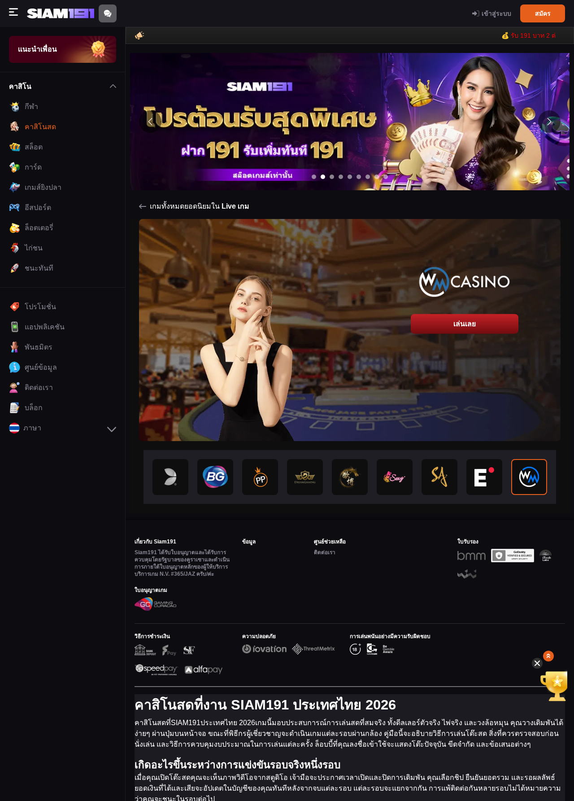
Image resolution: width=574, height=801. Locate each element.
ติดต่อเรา (324, 552)
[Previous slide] (150, 121)
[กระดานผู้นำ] (549, 685)
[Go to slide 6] (359, 177)
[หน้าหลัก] (60, 14)
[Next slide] (549, 121)
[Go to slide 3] (332, 177)
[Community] (108, 13)
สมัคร (543, 13)
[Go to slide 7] (367, 177)
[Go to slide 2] (323, 177)
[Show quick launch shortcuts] (548, 656)
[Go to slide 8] (376, 177)
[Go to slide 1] (314, 177)
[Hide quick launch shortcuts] (537, 663)
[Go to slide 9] (385, 177)
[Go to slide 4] (341, 177)
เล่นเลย (464, 324)
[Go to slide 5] (350, 177)
